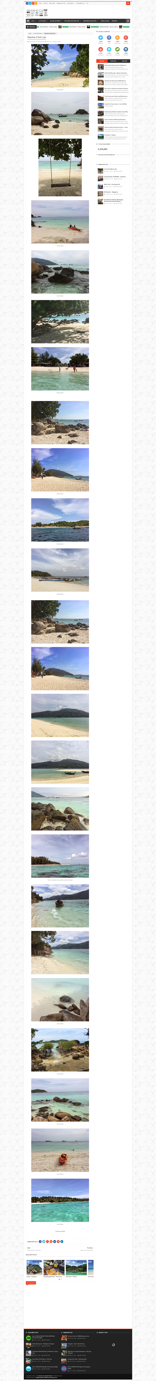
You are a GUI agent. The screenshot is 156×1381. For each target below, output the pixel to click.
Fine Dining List (81, 3)
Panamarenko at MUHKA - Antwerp (114, 176)
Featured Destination (72, 21)
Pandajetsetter (61, 3)
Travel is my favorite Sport (45, 1375)
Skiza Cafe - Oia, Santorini (112, 184)
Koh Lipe (49, 41)
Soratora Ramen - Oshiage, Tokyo (96, 26)
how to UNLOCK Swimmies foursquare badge (45, 1366)
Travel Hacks (104, 21)
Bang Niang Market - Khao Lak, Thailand (81, 1277)
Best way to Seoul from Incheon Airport (116, 88)
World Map (52, 3)
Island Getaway (55, 21)
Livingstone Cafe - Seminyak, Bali (77, 1359)
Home (40, 3)
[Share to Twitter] (31, 1273)
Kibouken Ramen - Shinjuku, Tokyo (129, 26)
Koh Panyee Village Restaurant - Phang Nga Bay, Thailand (37, 1277)
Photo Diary (44, 1261)
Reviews (114, 21)
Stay (32, 21)
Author (45, 3)
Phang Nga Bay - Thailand (57, 1276)
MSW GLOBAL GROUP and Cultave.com (46, 1377)
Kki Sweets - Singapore (111, 192)
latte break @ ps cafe (110, 169)
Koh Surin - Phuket (110, 135)
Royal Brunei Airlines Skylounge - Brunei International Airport (114, 200)
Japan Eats (52, 26)
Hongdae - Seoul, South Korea (76, 1343)
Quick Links (70, 3)
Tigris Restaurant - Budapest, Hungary (43, 1343)
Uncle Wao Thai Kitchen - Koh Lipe (42, 1359)
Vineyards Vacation (89, 21)
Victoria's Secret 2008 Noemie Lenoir (78, 1336)
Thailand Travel (38, 33)
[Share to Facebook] (29, 1273)
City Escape (42, 21)
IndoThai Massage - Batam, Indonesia (116, 73)
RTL (87, 3)
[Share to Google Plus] (33, 1273)
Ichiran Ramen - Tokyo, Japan (65, 26)
